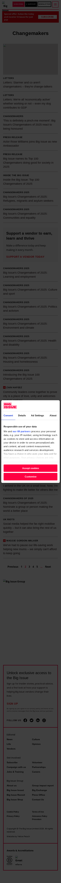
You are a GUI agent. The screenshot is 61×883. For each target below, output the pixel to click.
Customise (30, 476)
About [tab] (53, 415)
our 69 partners (22, 431)
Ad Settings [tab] (37, 415)
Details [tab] (22, 415)
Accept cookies (30, 468)
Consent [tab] (8, 415)
